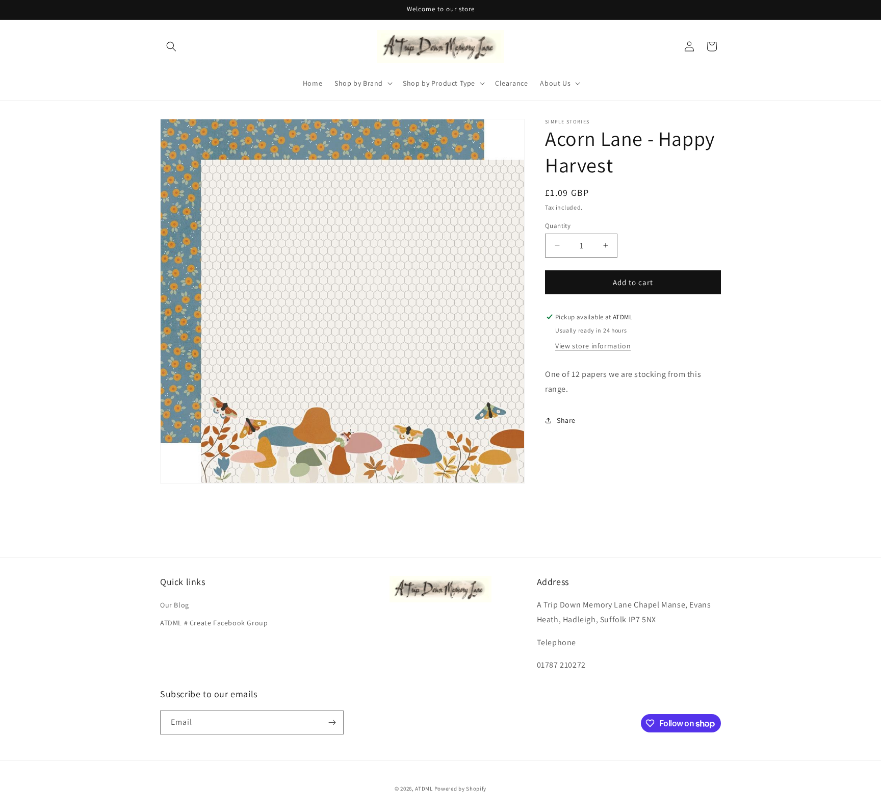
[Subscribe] (332, 722)
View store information (593, 345)
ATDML (424, 788)
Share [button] (566, 419)
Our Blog (174, 605)
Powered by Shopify (460, 788)
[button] (171, 46)
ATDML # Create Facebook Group (214, 622)
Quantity (558, 225)
